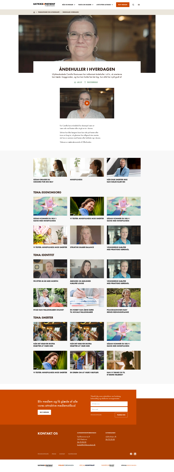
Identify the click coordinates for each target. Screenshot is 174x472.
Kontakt (62, 454)
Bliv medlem (122, 5)
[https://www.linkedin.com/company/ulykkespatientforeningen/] (135, 454)
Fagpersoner (72, 454)
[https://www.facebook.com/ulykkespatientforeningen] (131, 454)
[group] (45, 466)
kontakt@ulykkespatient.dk (86, 445)
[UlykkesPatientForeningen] (45, 5)
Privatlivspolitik (96, 415)
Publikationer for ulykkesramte (48, 12)
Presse (54, 454)
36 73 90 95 (81, 442)
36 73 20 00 (110, 439)
